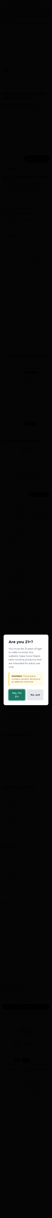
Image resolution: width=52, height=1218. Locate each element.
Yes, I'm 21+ (17, 694)
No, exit (35, 694)
